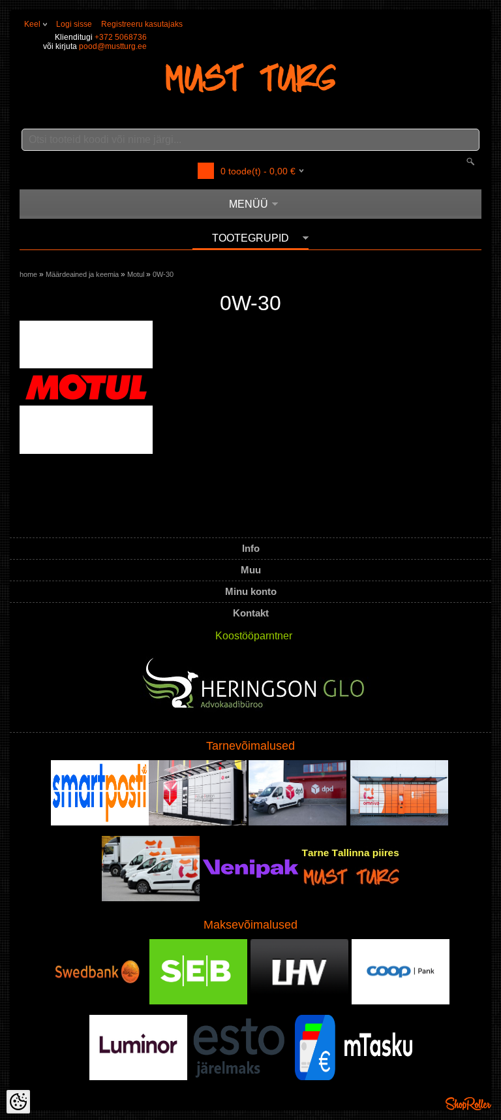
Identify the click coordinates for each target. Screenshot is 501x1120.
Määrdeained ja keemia (82, 274)
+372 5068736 (121, 37)
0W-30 (163, 274)
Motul (135, 274)
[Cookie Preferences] (18, 1101)
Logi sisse (74, 24)
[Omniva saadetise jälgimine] (399, 823)
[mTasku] (353, 1077)
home (28, 274)
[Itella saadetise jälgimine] (100, 823)
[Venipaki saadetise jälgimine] (250, 899)
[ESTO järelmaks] (239, 1077)
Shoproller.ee (468, 1103)
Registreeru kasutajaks (142, 24)
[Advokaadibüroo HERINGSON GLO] (255, 687)
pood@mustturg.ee (113, 46)
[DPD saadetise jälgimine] (198, 823)
